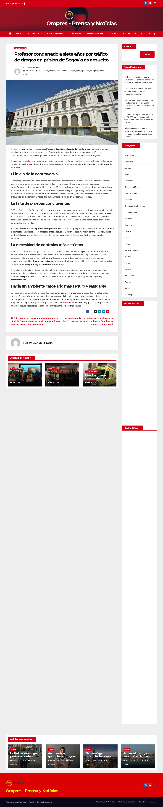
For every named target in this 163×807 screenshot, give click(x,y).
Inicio (19, 34)
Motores (140, 34)
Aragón (127, 168)
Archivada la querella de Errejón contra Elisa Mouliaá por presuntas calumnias (138, 91)
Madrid (127, 244)
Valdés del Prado (33, 68)
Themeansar (47, 802)
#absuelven (43, 71)
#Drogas (71, 71)
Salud (126, 34)
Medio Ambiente (95, 34)
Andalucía (128, 162)
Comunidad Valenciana (134, 206)
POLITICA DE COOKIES (126, 802)
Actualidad (34, 34)
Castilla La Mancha (132, 187)
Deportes (128, 219)
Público (127, 282)
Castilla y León (20, 48)
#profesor (85, 71)
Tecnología (74, 34)
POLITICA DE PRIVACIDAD (105, 802)
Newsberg (37, 802)
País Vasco (129, 276)
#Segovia (94, 71)
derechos (67, 302)
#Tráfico (26, 74)
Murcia (127, 263)
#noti (78, 71)
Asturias (128, 174)
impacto (29, 164)
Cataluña (128, 200)
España (113, 34)
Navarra (127, 269)
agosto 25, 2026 (133, 760)
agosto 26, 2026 (57, 760)
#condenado (61, 71)
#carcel (52, 71)
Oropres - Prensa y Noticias (81, 23)
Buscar (128, 46)
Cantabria (128, 181)
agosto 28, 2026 (19, 760)
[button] (150, 34)
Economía (128, 225)
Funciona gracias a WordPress (17, 802)
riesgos (76, 235)
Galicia (127, 238)
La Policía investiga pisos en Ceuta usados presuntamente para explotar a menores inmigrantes (139, 79)
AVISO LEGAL (142, 802)
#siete (101, 71)
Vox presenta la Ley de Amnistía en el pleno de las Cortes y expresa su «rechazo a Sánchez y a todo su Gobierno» (88, 321)
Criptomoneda (55, 34)
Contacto (153, 802)
